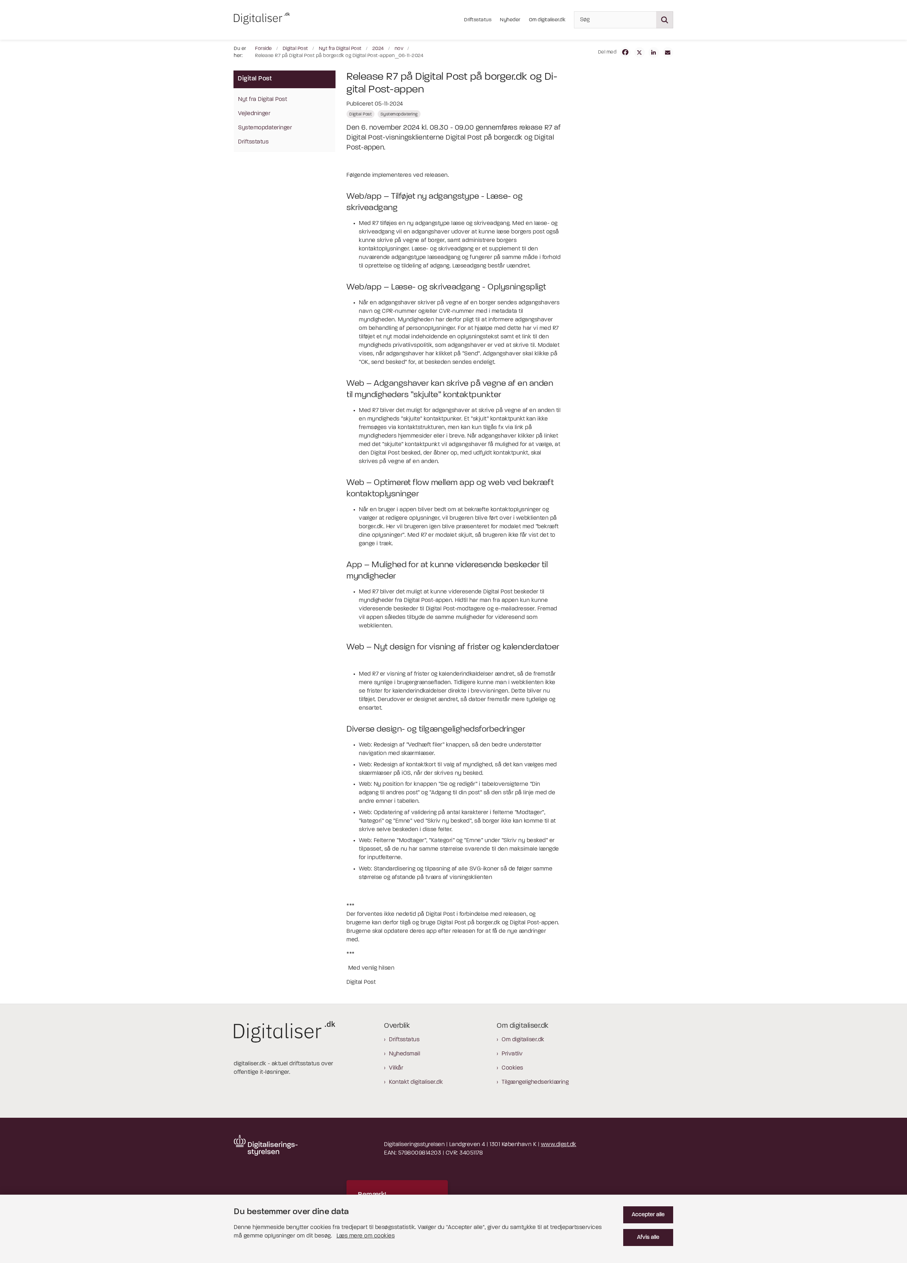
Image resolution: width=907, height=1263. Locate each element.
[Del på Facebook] (625, 52)
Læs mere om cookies (366, 1236)
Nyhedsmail (404, 1054)
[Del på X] (639, 52)
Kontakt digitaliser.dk (416, 1082)
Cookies (512, 1068)
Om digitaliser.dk (523, 1040)
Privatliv (512, 1054)
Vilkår (396, 1068)
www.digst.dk (558, 1145)
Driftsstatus (404, 1040)
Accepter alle (648, 1215)
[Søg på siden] (664, 19)
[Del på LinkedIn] (653, 52)
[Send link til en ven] (668, 52)
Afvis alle (648, 1237)
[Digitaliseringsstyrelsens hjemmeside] (266, 1145)
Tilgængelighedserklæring (535, 1082)
